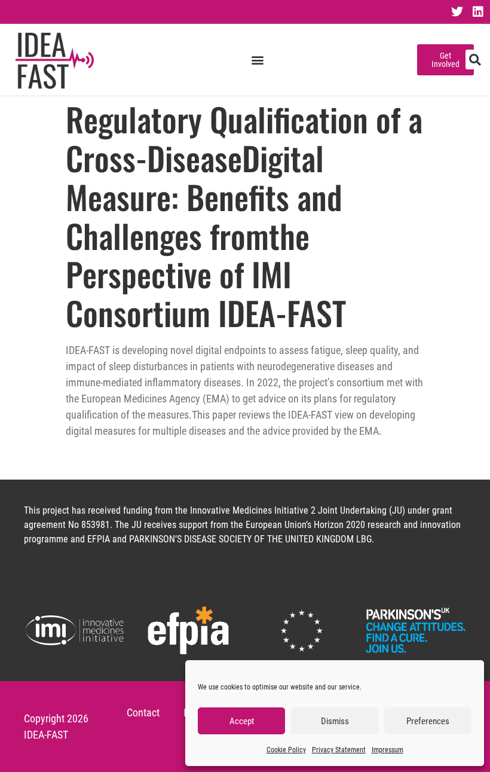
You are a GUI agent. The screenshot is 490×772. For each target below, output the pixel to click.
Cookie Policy (286, 750)
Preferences (427, 721)
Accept (241, 721)
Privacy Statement (339, 750)
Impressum (387, 750)
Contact (143, 712)
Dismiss (335, 721)
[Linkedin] (478, 12)
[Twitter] (457, 12)
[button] (257, 59)
